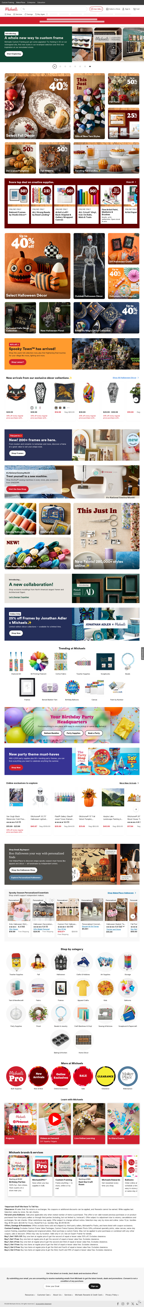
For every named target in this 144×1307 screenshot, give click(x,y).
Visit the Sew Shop (17, 489)
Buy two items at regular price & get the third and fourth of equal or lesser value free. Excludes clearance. (56, 1247)
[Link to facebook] (118, 1304)
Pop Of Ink (62, 929)
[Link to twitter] (133, 1304)
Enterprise (31, 2)
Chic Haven (13, 929)
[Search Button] (24, 9)
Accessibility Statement (43, 1304)
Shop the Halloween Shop (23, 870)
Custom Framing (8, 2)
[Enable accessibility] (139, 1302)
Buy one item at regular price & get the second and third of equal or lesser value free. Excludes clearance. (56, 1242)
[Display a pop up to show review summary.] (124, 927)
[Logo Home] (11, 9)
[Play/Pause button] (55, 66)
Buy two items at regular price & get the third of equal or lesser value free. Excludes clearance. (51, 1244)
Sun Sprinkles (136, 929)
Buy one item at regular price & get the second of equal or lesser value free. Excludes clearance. (51, 1239)
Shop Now (11, 50)
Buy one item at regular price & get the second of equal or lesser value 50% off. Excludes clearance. (55, 1236)
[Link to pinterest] (128, 1304)
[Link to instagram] (123, 1304)
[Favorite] (28, 900)
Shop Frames (17, 453)
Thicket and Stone (113, 929)
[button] (128, 9)
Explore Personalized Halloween (25, 877)
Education (41, 2)
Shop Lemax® (17, 362)
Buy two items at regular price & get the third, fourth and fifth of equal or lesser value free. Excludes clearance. (58, 1250)
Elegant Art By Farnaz (90, 926)
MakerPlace (20, 2)
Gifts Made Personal (41, 929)
